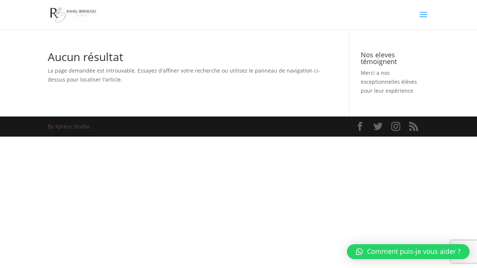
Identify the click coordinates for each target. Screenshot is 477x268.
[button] (408, 251)
